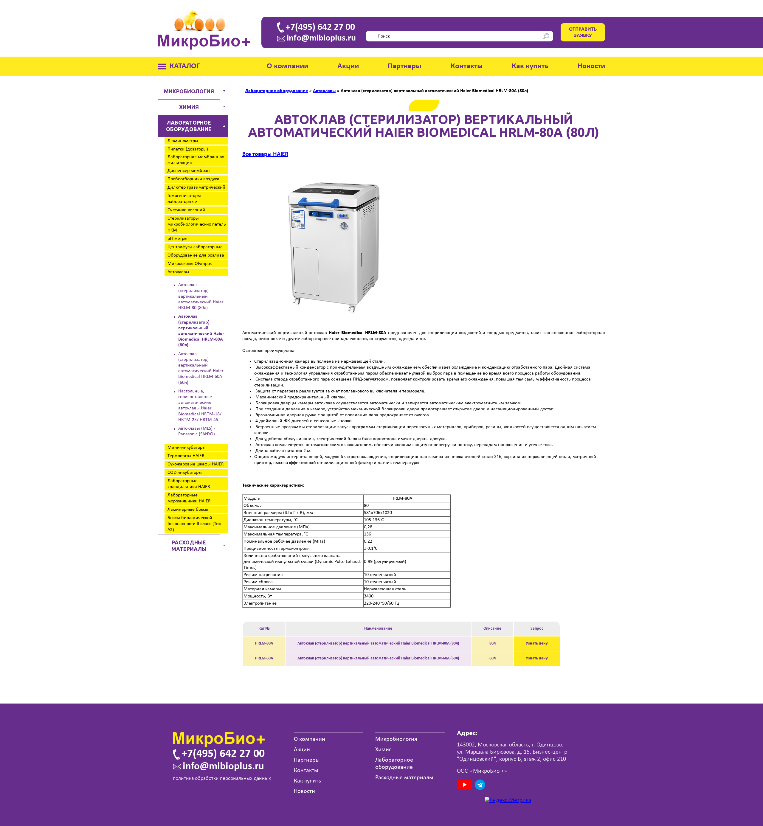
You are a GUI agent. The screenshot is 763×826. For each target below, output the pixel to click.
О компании (287, 66)
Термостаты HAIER (186, 456)
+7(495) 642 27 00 (320, 27)
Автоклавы (178, 272)
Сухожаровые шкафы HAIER (196, 464)
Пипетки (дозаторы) (188, 149)
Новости (591, 66)
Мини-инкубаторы (187, 447)
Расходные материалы (189, 545)
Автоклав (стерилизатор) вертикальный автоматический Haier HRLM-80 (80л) (201, 296)
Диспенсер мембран (189, 170)
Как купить (530, 66)
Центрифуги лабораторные (195, 247)
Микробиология (189, 91)
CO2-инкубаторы (185, 472)
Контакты (467, 66)
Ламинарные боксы (188, 509)
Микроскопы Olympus (190, 263)
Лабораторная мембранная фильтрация (196, 160)
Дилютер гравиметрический (196, 187)
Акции (348, 66)
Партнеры (404, 66)
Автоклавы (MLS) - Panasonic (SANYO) (196, 431)
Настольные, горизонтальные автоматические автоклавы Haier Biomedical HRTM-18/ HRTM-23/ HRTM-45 (199, 405)
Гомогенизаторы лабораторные (184, 198)
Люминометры (183, 141)
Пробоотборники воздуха (193, 179)
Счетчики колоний (186, 210)
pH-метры (177, 238)
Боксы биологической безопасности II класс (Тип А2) (194, 524)
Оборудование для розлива (196, 255)
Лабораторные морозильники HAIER (189, 498)
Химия (189, 107)
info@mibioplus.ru (321, 38)
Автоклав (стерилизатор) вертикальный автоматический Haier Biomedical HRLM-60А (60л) (201, 368)
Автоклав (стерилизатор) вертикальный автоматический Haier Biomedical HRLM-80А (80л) (201, 330)
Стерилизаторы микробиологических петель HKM (197, 224)
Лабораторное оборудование (189, 125)
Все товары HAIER (265, 154)
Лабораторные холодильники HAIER (189, 484)
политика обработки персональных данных (222, 778)
